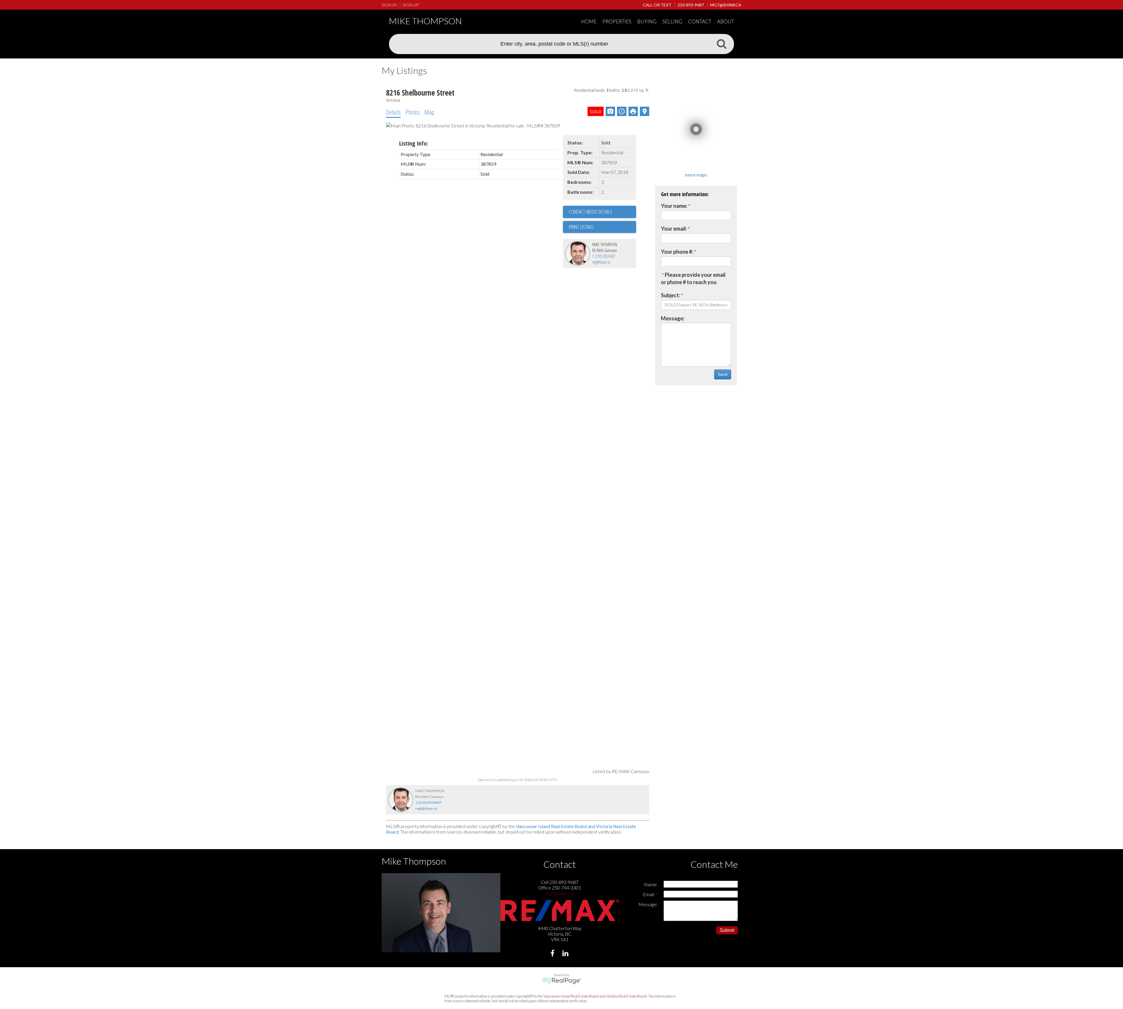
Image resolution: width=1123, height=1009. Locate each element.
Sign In (389, 4)
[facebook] (553, 954)
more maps (696, 174)
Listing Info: (413, 143)
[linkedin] (566, 954)
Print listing (581, 226)
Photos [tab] (412, 112)
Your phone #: (677, 251)
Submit (727, 930)
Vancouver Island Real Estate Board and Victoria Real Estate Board (595, 996)
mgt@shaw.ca (601, 262)
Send (722, 374)
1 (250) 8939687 (604, 256)
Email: (649, 894)
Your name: (674, 206)
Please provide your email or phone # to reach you (693, 279)
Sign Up (410, 4)
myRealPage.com (561, 981)
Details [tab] (393, 112)
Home (589, 21)
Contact (699, 21)
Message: (672, 318)
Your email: (674, 228)
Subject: (670, 295)
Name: (651, 884)
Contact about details (590, 211)
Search (721, 43)
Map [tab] (429, 112)
